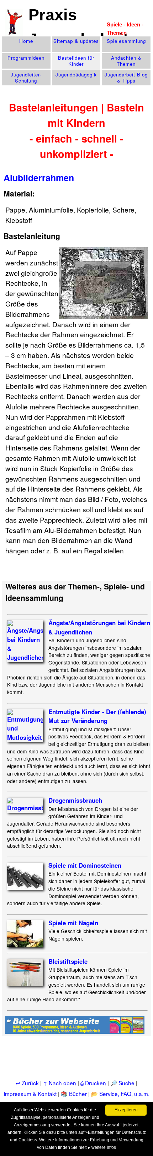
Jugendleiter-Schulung (26, 77)
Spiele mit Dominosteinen (84, 865)
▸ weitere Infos (102, 1147)
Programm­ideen (25, 57)
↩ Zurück (27, 1083)
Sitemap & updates (76, 41)
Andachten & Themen (126, 60)
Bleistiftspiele (68, 961)
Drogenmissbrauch (75, 800)
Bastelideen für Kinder (76, 60)
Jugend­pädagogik (76, 74)
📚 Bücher (74, 1093)
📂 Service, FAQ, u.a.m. (120, 1093)
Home (26, 41)
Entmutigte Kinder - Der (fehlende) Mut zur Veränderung (97, 716)
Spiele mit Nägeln (73, 922)
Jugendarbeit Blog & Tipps (126, 77)
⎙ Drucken (93, 1083)
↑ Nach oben (59, 1083)
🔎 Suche (122, 1083)
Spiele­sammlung (126, 41)
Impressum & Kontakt (30, 1093)
